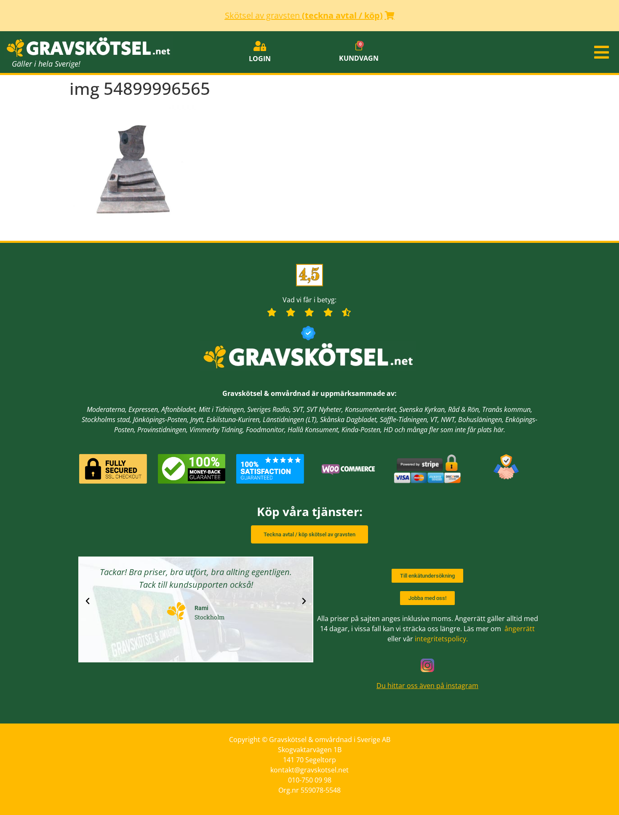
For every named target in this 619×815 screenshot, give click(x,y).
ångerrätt (519, 628)
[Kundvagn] (359, 46)
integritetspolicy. (441, 638)
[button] (516, 52)
